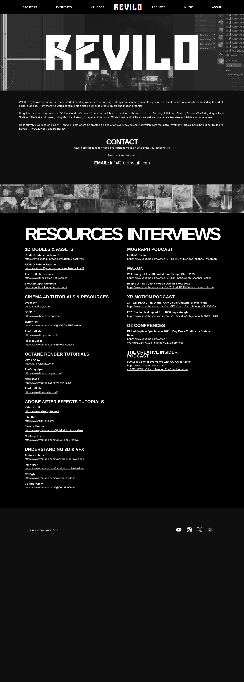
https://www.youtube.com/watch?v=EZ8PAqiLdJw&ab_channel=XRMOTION (172, 315)
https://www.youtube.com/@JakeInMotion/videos (54, 430)
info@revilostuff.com (130, 162)
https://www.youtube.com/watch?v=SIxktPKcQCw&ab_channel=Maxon (169, 277)
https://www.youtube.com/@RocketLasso (49, 344)
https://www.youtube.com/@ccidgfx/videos (50, 477)
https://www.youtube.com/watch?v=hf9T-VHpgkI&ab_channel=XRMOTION (171, 306)
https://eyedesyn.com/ (38, 306)
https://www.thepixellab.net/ (41, 335)
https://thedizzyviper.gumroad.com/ (46, 287)
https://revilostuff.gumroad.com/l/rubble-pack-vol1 (54, 258)
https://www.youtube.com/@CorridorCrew (50, 487)
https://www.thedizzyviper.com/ (43, 373)
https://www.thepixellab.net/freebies (46, 277)
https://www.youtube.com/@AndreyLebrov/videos (54, 458)
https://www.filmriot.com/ (39, 420)
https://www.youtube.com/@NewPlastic (48, 382)
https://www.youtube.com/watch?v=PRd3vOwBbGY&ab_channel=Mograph (172, 258)
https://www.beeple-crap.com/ (42, 315)
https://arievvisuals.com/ (39, 363)
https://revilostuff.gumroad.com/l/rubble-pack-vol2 (54, 268)
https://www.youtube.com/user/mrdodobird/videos (54, 468)
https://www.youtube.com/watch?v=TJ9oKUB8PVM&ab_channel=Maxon (170, 287)
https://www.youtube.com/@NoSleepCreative (52, 439)
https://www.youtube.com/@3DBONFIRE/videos (53, 325)
